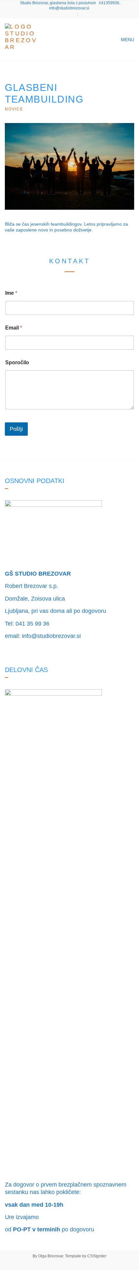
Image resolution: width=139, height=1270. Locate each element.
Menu (127, 39)
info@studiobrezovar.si (69, 8)
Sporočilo (17, 362)
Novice (14, 109)
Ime (11, 293)
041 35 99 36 (32, 623)
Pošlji (16, 429)
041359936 (109, 3)
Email (13, 327)
